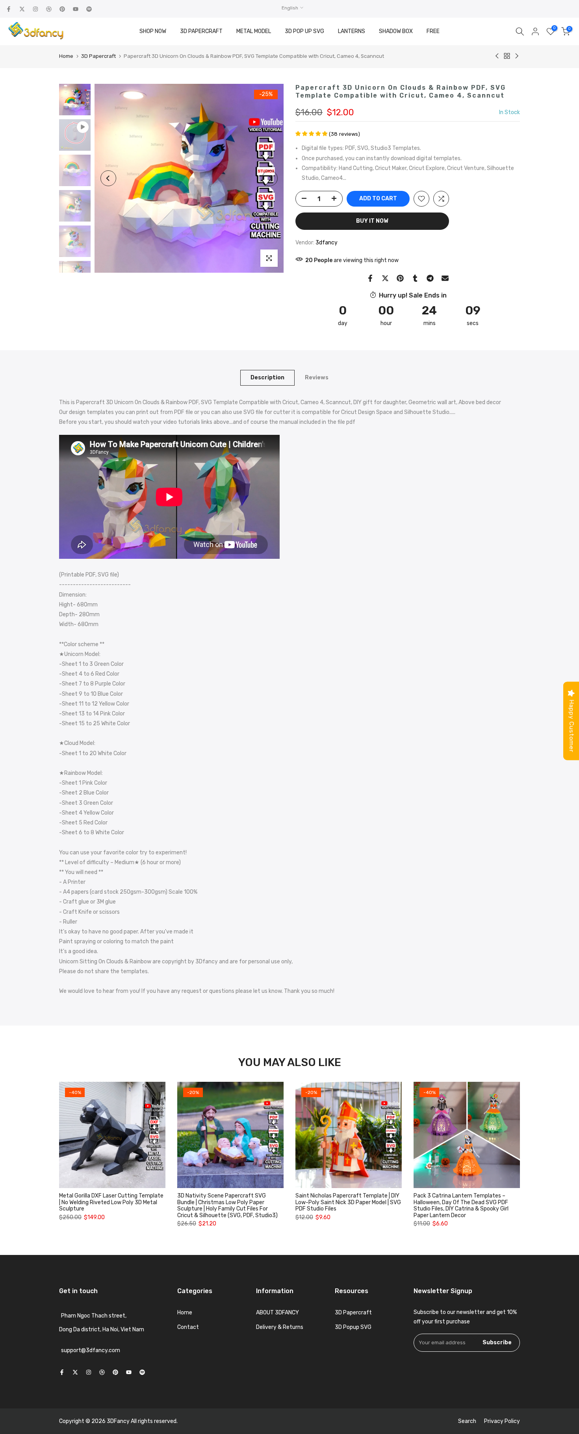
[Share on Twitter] (385, 278)
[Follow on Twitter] (22, 9)
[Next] (270, 178)
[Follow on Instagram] (35, 9)
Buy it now (372, 221)
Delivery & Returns (279, 1327)
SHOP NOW (152, 31)
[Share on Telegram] (430, 278)
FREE (433, 31)
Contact (188, 1327)
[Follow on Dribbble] (49, 9)
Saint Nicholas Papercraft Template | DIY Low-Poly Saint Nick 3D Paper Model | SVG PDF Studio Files (348, 1202)
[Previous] (108, 178)
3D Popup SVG (353, 1327)
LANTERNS (351, 31)
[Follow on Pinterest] (62, 9)
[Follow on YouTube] (75, 9)
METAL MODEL (253, 31)
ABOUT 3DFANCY (277, 1312)
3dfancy (326, 242)
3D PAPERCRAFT (201, 31)
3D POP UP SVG (304, 31)
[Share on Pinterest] (400, 278)
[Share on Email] (445, 278)
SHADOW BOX (396, 31)
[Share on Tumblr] (415, 278)
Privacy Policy (502, 1421)
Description (267, 377)
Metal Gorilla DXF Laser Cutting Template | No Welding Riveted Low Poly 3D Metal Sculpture (111, 1202)
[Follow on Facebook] (8, 9)
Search (467, 1421)
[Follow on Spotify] (89, 9)
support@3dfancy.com (90, 1350)
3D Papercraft (98, 56)
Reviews (316, 377)
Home (66, 56)
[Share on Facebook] (370, 278)
